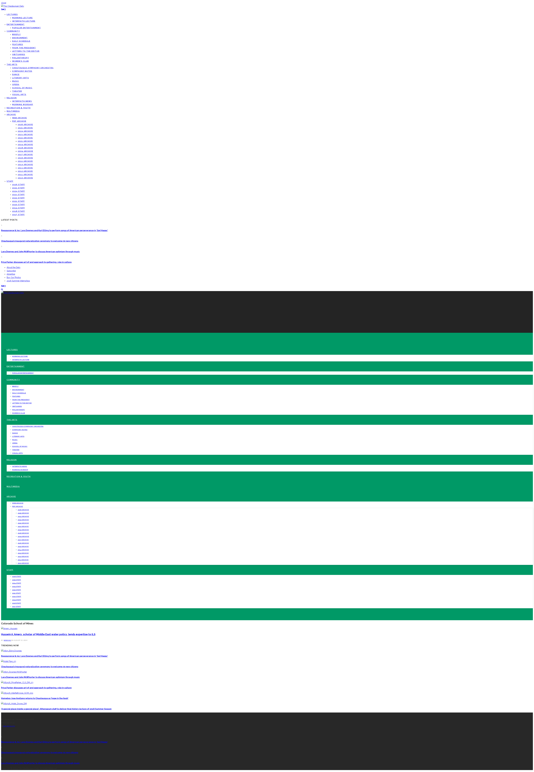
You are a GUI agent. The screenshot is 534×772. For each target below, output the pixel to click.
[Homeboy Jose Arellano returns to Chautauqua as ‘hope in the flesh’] (17, 693)
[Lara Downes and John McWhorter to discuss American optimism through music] (14, 672)
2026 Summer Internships (18, 281)
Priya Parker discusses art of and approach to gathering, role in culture (36, 262)
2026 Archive (25, 125)
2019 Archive (25, 145)
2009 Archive (25, 151)
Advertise (11, 274)
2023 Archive (25, 135)
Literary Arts (20, 78)
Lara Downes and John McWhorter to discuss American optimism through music (40, 251)
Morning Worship (22, 105)
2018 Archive (25, 148)
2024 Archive (25, 131)
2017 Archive (25, 155)
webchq (7, 640)
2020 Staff (18, 205)
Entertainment (16, 24)
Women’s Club (20, 61)
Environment (20, 38)
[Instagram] (5, 9)
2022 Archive (25, 138)
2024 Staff (18, 191)
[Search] (2, 289)
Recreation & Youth (19, 108)
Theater (17, 91)
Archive (11, 115)
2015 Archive (25, 161)
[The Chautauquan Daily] (12, 6)
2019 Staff (18, 208)
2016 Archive (25, 158)
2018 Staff (18, 211)
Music (15, 81)
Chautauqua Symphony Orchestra (33, 68)
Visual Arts (19, 94)
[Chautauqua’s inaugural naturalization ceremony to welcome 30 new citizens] (8, 661)
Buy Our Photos (14, 277)
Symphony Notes (22, 71)
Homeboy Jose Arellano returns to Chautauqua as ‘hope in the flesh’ (34, 698)
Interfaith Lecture (23, 21)
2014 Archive (25, 165)
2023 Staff (18, 195)
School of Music (22, 88)
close (3, 3)
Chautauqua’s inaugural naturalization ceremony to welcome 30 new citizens (39, 241)
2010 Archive (25, 178)
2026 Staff (18, 185)
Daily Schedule (21, 41)
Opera (15, 84)
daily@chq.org (9, 726)
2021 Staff (18, 201)
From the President (24, 48)
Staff (10, 181)
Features (17, 44)
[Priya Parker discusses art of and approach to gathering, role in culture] (17, 682)
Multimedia (13, 111)
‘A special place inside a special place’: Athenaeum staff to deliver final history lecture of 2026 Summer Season (56, 709)
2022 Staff (18, 198)
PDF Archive (19, 121)
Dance (15, 74)
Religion (12, 98)
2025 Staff (18, 188)
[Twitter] (3, 9)
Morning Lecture (22, 18)
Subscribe (11, 271)
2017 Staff (18, 215)
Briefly (16, 34)
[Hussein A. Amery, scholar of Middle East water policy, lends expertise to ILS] (9, 628)
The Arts (12, 64)
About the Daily (13, 267)
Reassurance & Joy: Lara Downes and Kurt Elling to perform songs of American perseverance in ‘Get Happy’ (54, 230)
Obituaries (18, 54)
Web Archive (19, 118)
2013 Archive (25, 168)
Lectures (12, 14)
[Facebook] (1, 9)
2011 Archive (25, 175)
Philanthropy (20, 58)
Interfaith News (22, 101)
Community (13, 31)
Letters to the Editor (25, 51)
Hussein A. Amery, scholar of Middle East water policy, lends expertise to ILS (48, 634)
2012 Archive (25, 171)
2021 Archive (25, 141)
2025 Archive (25, 128)
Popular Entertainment (26, 28)
